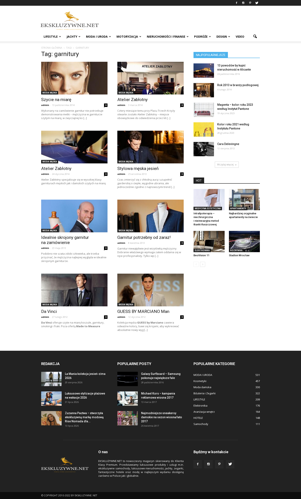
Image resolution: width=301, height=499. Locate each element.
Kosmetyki (200, 381)
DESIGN (221, 36)
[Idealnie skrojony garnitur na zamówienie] (74, 216)
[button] (255, 37)
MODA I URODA (97, 36)
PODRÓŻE (201, 36)
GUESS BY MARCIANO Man (143, 311)
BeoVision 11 (201, 255)
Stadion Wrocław (239, 255)
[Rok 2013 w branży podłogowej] (204, 90)
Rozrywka (236, 250)
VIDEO (240, 36)
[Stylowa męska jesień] (150, 147)
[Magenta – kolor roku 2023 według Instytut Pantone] (204, 110)
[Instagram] (243, 2)
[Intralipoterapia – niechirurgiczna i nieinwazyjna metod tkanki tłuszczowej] (209, 199)
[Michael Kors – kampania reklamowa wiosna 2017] (127, 398)
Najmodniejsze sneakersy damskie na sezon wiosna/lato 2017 (161, 417)
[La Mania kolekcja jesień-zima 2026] (51, 379)
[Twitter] (257, 2)
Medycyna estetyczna (208, 208)
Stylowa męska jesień (138, 168)
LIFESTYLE (51, 36)
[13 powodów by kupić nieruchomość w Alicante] (204, 70)
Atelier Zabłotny (132, 99)
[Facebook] (236, 2)
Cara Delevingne (228, 144)
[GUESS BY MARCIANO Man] (150, 290)
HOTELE (198, 418)
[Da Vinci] (74, 290)
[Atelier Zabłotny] (150, 78)
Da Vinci (49, 311)
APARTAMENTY (238, 208)
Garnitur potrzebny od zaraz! (144, 237)
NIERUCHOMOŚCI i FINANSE (166, 36)
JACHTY (72, 36)
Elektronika (202, 250)
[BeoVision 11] (209, 241)
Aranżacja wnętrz (204, 412)
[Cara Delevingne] (204, 149)
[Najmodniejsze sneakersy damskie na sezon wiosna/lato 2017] (127, 418)
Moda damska (202, 387)
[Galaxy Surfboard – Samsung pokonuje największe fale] (127, 379)
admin (45, 105)
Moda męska (49, 92)
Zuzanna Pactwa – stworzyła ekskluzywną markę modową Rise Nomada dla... (84, 417)
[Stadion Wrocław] (244, 241)
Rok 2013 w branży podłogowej (238, 85)
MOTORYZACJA (127, 36)
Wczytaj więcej (225, 164)
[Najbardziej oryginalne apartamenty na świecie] (244, 199)
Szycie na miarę (56, 99)
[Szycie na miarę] (74, 78)
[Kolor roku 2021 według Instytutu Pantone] (204, 129)
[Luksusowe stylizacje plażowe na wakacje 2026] (51, 398)
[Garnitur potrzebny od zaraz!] (150, 216)
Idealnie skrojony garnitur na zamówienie (65, 240)
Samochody (201, 424)
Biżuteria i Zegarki (205, 393)
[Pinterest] (250, 2)
